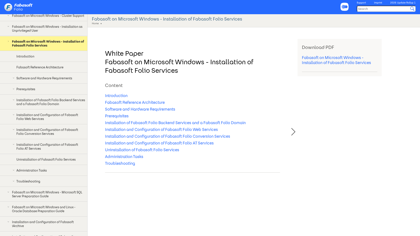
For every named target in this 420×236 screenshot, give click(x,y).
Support (361, 2)
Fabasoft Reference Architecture (135, 102)
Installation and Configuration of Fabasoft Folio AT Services (159, 143)
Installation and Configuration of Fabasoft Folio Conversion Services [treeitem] (47, 132)
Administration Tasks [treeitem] (31, 170)
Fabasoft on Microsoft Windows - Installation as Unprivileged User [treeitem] (47, 29)
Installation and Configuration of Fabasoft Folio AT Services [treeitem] (47, 147)
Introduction (116, 95)
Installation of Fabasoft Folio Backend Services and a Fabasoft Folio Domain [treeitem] (50, 102)
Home (95, 23)
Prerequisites (117, 115)
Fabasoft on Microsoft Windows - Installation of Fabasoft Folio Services (336, 60)
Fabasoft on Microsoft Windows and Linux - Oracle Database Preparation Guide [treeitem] (43, 209)
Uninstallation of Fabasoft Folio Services (142, 149)
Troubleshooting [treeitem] (28, 181)
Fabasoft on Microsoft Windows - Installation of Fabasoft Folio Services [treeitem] (48, 43)
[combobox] (386, 9)
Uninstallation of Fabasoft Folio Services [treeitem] (46, 159)
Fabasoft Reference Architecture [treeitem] (39, 67)
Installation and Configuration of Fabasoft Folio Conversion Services (167, 136)
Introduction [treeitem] (25, 56)
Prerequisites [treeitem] (25, 89)
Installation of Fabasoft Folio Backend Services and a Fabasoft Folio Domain (175, 122)
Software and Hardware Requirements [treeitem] (44, 78)
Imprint (378, 2)
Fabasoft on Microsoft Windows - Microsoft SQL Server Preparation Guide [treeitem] (47, 194)
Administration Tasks (124, 156)
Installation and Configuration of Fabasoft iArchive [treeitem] (43, 224)
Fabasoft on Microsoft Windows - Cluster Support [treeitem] (48, 16)
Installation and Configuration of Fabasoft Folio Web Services (161, 129)
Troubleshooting (120, 163)
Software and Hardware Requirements (140, 109)
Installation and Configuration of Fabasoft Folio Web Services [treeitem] (47, 117)
